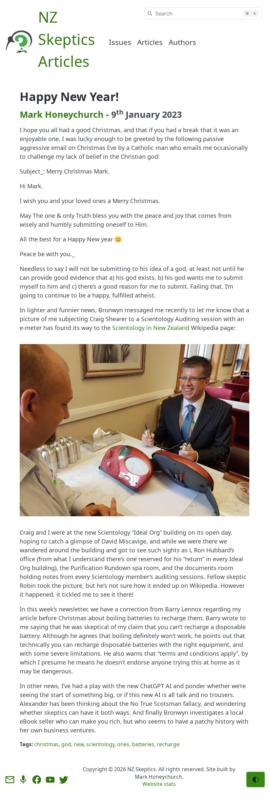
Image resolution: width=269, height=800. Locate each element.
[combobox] (203, 13)
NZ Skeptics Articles (66, 39)
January (143, 114)
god (66, 744)
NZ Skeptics (141, 769)
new (79, 744)
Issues (120, 42)
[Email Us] (10, 779)
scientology (100, 744)
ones (123, 744)
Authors (182, 42)
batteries (143, 744)
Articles (150, 42)
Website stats (159, 784)
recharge (168, 744)
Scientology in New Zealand (150, 328)
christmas (46, 744)
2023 (172, 114)
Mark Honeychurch (62, 114)
